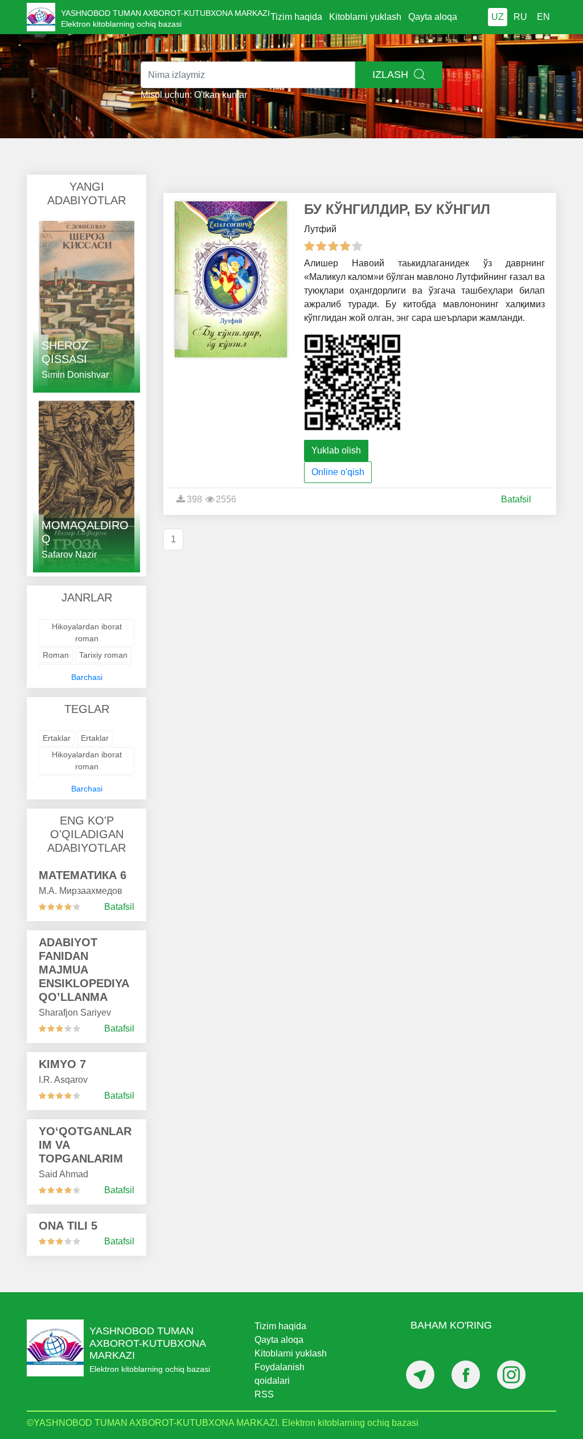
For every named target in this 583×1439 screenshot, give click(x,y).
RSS (264, 1394)
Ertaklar (57, 738)
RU (520, 17)
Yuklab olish (336, 450)
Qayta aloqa (432, 17)
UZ (497, 17)
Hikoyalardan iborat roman (87, 632)
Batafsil (119, 907)
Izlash (391, 74)
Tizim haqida (296, 17)
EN (543, 17)
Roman (56, 654)
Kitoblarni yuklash (365, 17)
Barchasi (86, 677)
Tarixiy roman (103, 654)
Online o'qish (337, 472)
